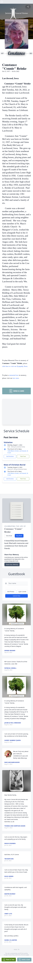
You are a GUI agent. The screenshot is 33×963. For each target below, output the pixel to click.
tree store (16, 378)
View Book (9, 536)
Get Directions (10, 456)
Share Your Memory (12, 564)
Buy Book (19, 536)
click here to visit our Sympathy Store (14, 366)
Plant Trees (23, 456)
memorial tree (14, 375)
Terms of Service (21, 955)
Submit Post (16, 596)
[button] (16, 614)
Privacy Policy (11, 955)
